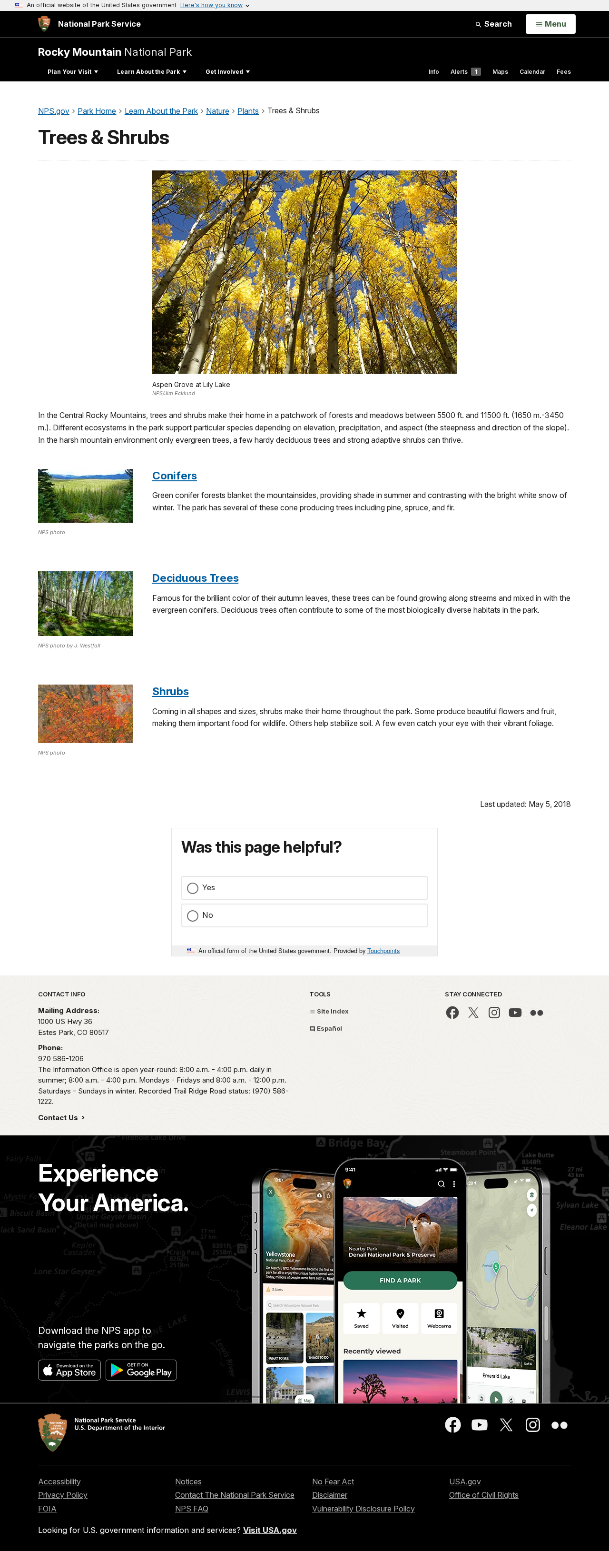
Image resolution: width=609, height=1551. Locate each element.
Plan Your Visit (69, 71)
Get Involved (224, 71)
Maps (500, 71)
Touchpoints (383, 950)
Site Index (332, 1011)
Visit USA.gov (270, 1530)
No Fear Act (333, 1481)
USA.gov (465, 1481)
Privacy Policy (63, 1495)
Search (497, 24)
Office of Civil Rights (484, 1495)
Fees (564, 71)
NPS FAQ (191, 1508)
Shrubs (170, 691)
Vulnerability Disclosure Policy (363, 1508)
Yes (208, 887)
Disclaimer (329, 1495)
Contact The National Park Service (235, 1495)
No (207, 915)
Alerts (464, 71)
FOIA (47, 1508)
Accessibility (59, 1481)
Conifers (174, 475)
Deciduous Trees (195, 577)
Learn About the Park (148, 71)
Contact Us (59, 1117)
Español (328, 1028)
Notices (188, 1481)
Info (434, 71)
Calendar (532, 71)
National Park (115, 51)
